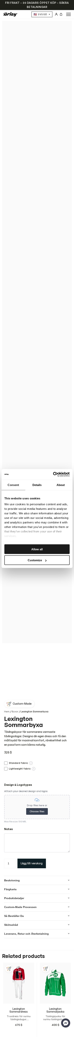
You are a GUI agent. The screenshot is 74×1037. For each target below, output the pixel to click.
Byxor (15, 711)
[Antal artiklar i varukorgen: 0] (61, 14)
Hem (6, 711)
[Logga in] (56, 14)
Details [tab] (37, 484)
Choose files (37, 811)
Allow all (37, 549)
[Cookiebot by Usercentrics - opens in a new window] (53, 474)
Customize (35, 560)
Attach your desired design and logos (26, 791)
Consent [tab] (13, 484)
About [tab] (61, 484)
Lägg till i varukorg (32, 863)
